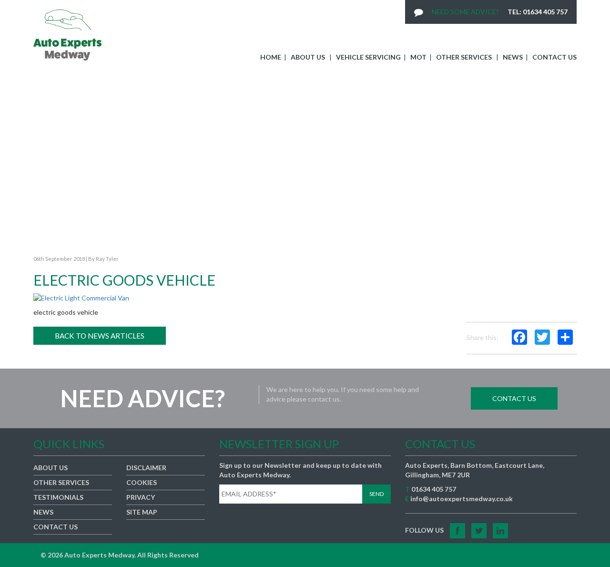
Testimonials (58, 497)
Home (270, 57)
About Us (308, 57)
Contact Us (554, 57)
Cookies (141, 482)
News (513, 57)
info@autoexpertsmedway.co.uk (461, 499)
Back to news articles (99, 335)
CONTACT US (514, 398)
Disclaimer (146, 468)
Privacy (140, 497)
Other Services (464, 57)
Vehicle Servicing (368, 57)
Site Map (141, 512)
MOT (418, 57)
